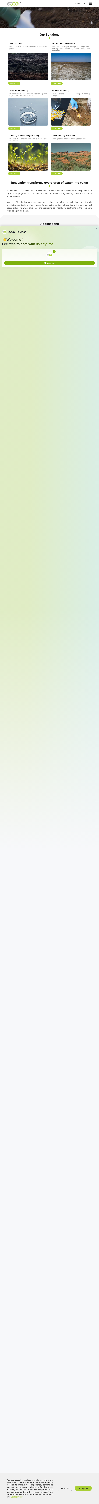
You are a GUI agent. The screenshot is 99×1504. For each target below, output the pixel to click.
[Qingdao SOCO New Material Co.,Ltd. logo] (14, 4)
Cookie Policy (17, 1497)
